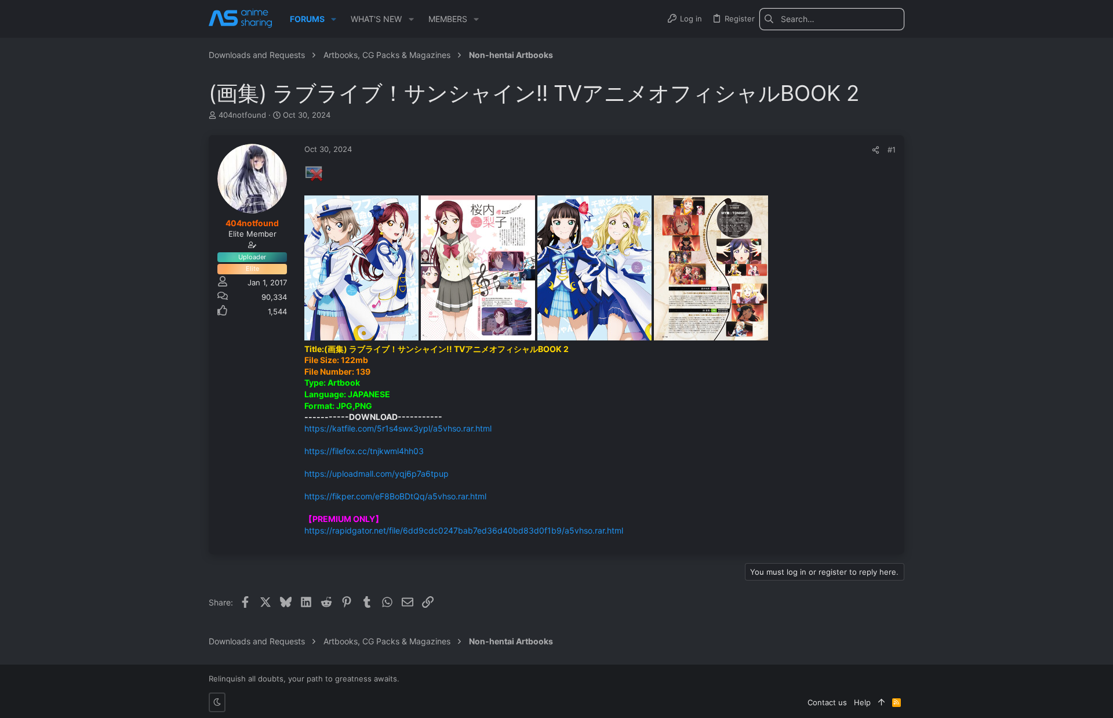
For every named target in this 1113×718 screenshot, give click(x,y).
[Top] (881, 702)
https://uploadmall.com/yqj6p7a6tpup (376, 473)
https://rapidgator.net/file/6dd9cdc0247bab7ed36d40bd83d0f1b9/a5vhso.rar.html (463, 530)
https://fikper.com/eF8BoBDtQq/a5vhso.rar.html (395, 496)
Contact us (827, 702)
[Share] (875, 149)
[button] (333, 19)
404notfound (242, 114)
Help (862, 702)
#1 (892, 149)
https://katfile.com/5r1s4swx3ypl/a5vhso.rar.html (398, 428)
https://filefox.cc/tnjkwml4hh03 (364, 451)
